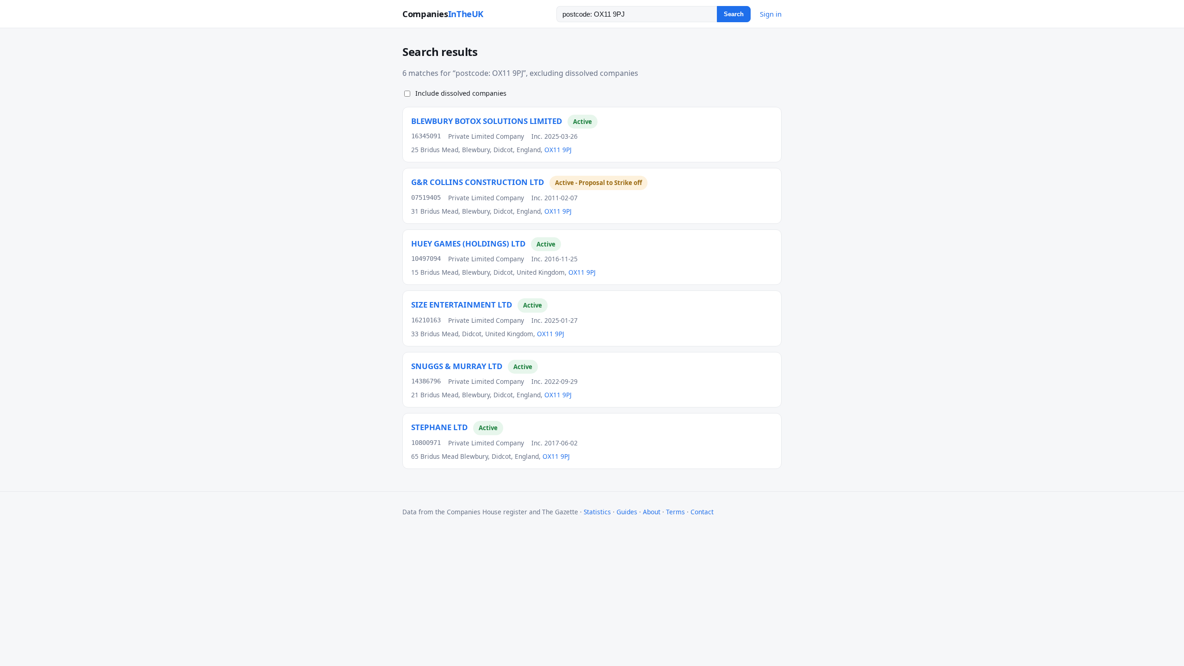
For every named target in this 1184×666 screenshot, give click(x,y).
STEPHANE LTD (439, 427)
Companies (442, 13)
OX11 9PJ (558, 149)
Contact (702, 511)
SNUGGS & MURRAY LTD (456, 366)
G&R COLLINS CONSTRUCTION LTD (477, 182)
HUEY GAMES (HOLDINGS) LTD (468, 243)
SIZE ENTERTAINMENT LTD (461, 304)
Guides (627, 511)
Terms (675, 511)
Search (734, 14)
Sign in (771, 13)
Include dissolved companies (460, 93)
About (651, 511)
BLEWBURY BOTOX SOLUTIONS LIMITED (486, 121)
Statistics (597, 511)
